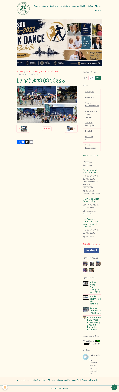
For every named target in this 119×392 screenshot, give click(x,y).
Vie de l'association (90, 146)
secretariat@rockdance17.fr (39, 380)
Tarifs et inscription (90, 124)
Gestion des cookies (59, 388)
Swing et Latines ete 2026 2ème (95, 311)
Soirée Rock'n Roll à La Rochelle (95, 300)
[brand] (23, 8)
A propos (89, 92)
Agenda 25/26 (78, 6)
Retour (47, 128)
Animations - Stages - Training (91, 114)
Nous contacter (91, 155)
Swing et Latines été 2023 (46, 71)
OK (97, 78)
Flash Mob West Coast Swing (91, 200)
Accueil (37, 6)
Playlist (88, 131)
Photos (98, 6)
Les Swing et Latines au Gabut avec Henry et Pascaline (91, 223)
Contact (97, 10)
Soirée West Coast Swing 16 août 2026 (94, 287)
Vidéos (90, 6)
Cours (45, 6)
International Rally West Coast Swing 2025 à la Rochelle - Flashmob (94, 323)
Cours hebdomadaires (92, 104)
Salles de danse (89, 138)
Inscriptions (65, 6)
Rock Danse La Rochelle (87, 380)
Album (29, 71)
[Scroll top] (114, 387)
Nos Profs (54, 6)
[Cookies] (5, 387)
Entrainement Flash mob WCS (91, 171)
